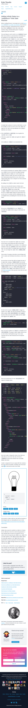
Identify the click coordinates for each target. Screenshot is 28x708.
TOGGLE (5, 509)
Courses (13, 638)
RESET (15, 509)
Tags (10, 694)
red (9, 513)
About (21, 694)
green (17, 513)
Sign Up (14, 663)
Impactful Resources (12, 696)
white (5, 513)
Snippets (17, 694)
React (7, 602)
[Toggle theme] (26, 3)
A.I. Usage (18, 696)
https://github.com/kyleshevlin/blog (14, 679)
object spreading (6, 270)
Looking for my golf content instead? (14, 699)
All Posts (7, 694)
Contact (23, 694)
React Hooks (10, 602)
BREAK (11, 509)
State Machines (17, 602)
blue (12, 513)
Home (4, 694)
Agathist (3, 623)
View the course (15, 642)
